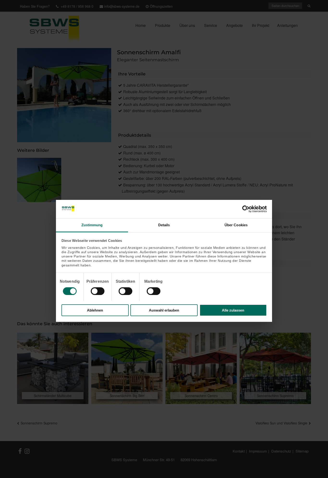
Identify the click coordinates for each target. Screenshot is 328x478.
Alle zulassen (233, 310)
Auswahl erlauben (164, 310)
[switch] (97, 291)
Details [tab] (164, 225)
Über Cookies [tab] (236, 225)
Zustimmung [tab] (92, 225)
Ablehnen (95, 310)
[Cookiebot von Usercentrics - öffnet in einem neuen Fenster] (246, 209)
